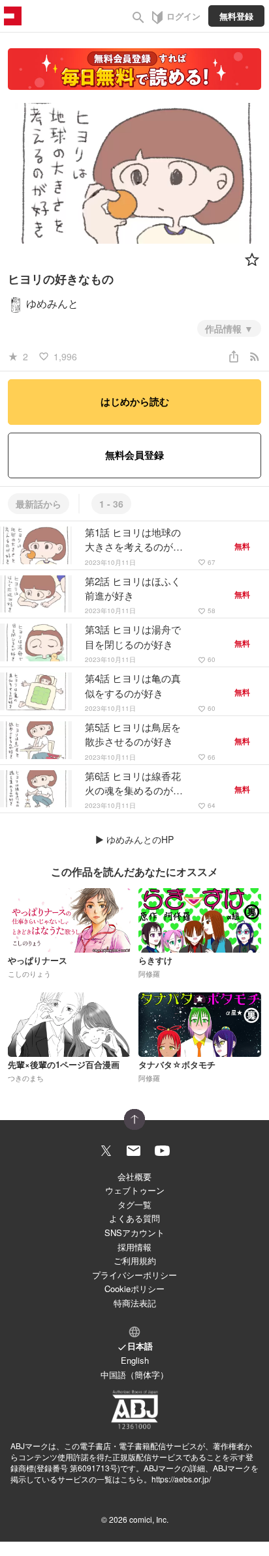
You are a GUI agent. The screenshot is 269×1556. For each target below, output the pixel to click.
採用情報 (134, 1247)
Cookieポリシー (134, 1288)
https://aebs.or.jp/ (181, 1478)
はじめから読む (135, 401)
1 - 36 (111, 503)
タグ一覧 (134, 1204)
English (135, 1360)
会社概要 (134, 1176)
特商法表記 (135, 1303)
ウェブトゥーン (135, 1190)
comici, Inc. (148, 1519)
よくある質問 (134, 1218)
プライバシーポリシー (134, 1275)
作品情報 (224, 328)
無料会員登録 (134, 455)
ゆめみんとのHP (140, 839)
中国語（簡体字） (134, 1374)
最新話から (38, 503)
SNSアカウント (134, 1232)
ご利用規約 (135, 1260)
